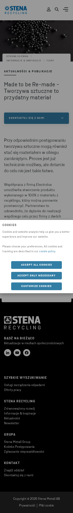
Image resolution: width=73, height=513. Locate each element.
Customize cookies (36, 286)
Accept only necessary (36, 275)
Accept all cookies (36, 265)
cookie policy (47, 251)
